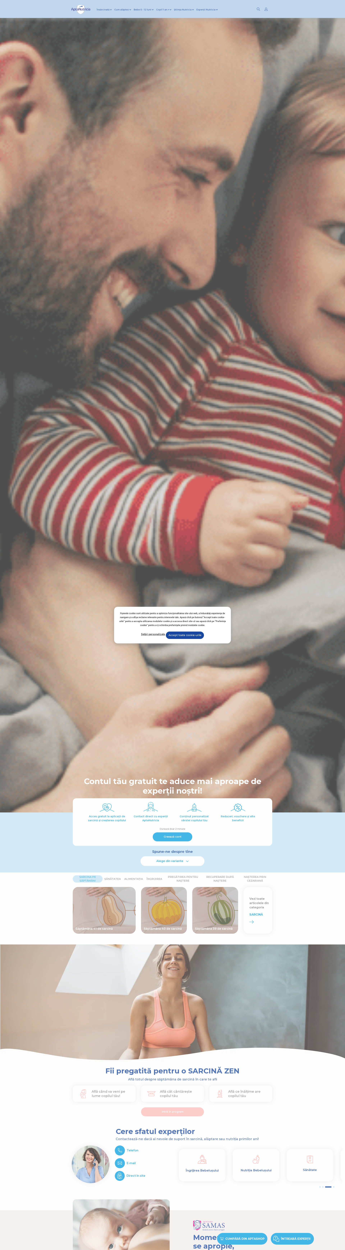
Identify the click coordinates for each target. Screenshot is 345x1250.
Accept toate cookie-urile (185, 635)
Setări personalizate (153, 634)
